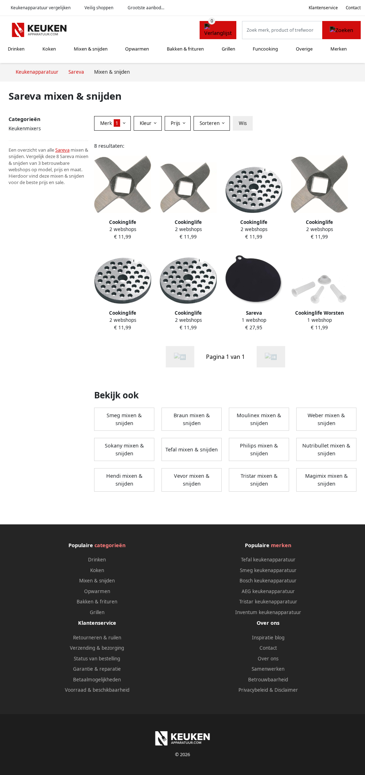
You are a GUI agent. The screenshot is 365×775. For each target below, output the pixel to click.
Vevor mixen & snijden (192, 479)
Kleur (146, 123)
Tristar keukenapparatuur (268, 601)
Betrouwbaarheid (268, 679)
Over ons (268, 658)
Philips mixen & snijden (259, 449)
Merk (109, 123)
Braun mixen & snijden (192, 419)
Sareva (62, 150)
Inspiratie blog (268, 637)
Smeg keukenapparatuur (268, 570)
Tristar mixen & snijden (259, 479)
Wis (243, 123)
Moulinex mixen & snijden (259, 419)
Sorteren (210, 123)
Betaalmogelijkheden (97, 679)
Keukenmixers (25, 128)
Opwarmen (137, 49)
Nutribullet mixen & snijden (326, 449)
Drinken (16, 49)
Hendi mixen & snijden (124, 479)
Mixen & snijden (91, 49)
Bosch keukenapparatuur (268, 580)
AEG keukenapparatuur (268, 591)
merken (281, 545)
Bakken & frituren (185, 49)
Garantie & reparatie (97, 669)
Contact (353, 7)
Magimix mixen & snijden (326, 479)
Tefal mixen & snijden (191, 449)
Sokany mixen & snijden (124, 449)
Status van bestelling (97, 658)
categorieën (109, 545)
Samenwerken (268, 669)
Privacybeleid (253, 690)
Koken (49, 49)
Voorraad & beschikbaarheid (97, 690)
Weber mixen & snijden (326, 419)
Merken (338, 49)
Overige (304, 49)
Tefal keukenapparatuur (268, 559)
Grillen (228, 49)
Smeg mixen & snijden (124, 419)
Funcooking (265, 49)
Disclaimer (286, 690)
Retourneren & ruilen (97, 637)
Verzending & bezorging (97, 648)
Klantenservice (323, 7)
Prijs (176, 123)
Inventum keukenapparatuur (268, 612)
